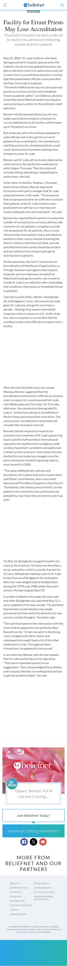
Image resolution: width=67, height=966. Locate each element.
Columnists (16, 896)
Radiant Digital (18, 914)
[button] (62, 5)
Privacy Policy (41, 883)
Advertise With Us (19, 888)
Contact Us (16, 892)
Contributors (17, 901)
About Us (14, 883)
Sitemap (14, 910)
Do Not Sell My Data (44, 892)
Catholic (33, 11)
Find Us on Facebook (21, 905)
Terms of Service (42, 888)
